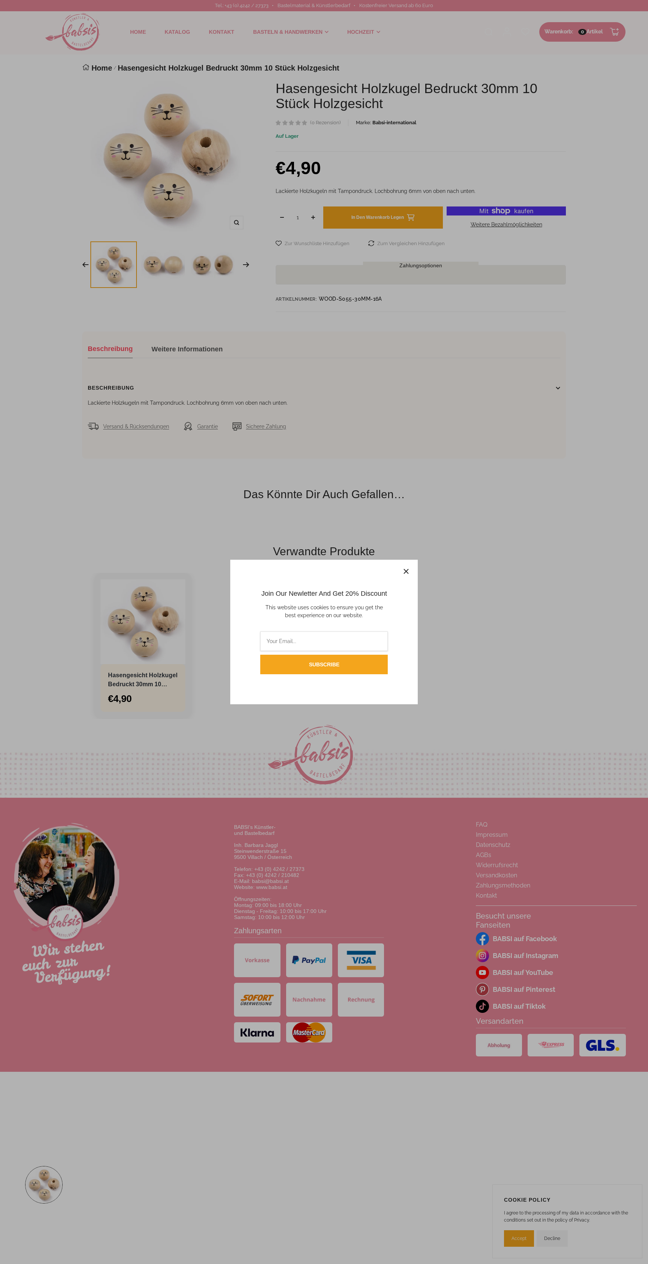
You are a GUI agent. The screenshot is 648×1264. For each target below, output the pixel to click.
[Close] (406, 571)
